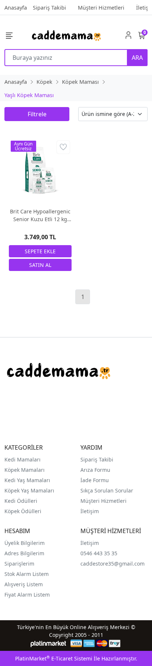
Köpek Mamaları (24, 469)
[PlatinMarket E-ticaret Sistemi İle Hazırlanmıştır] (48, 643)
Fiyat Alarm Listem (27, 594)
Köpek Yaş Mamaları (29, 490)
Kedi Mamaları (22, 459)
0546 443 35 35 (98, 553)
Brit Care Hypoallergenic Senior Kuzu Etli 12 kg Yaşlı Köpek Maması (40, 215)
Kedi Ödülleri (20, 500)
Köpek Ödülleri (22, 511)
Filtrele (37, 114)
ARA (137, 58)
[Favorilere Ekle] (63, 147)
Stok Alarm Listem (26, 573)
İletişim (89, 542)
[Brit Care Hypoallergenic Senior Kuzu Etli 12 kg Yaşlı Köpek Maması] (40, 170)
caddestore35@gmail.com (112, 563)
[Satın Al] (40, 265)
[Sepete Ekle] (40, 251)
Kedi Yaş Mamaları (27, 480)
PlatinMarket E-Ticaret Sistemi (53, 658)
